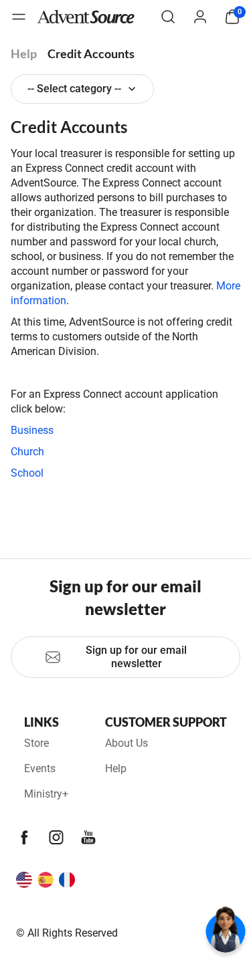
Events (40, 768)
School (27, 473)
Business (32, 430)
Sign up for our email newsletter (136, 657)
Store (36, 743)
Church (27, 451)
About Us (126, 743)
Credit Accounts (91, 53)
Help (24, 53)
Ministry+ (46, 794)
